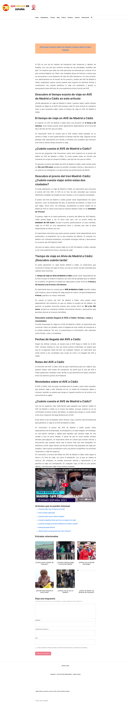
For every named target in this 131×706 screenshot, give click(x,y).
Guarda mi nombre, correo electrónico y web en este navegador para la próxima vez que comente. (62, 647)
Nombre (38, 620)
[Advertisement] (65, 30)
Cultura (63, 17)
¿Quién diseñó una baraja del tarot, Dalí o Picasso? (54, 531)
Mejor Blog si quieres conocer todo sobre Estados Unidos (53, 691)
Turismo (52, 17)
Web (36, 638)
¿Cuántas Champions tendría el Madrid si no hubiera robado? (58, 524)
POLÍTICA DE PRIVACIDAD (64, 674)
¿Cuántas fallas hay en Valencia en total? (51, 509)
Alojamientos (44, 17)
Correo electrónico (42, 629)
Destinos (70, 17)
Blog (58, 17)
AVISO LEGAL (65, 665)
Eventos (77, 17)
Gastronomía (85, 17)
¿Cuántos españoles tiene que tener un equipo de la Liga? (57, 520)
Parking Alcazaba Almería (46, 527)
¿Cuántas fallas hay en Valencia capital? (51, 516)
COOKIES (53, 674)
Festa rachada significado (46, 513)
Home (37, 17)
